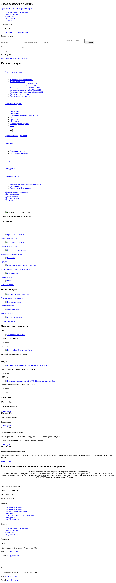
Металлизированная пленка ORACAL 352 (26, 92)
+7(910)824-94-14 (21, 32)
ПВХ (12, 118)
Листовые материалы (13, 509)
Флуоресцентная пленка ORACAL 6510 (25, 90)
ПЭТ (12, 126)
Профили (9, 513)
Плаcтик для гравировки (19, 124)
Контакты (9, 21)
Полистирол (14, 113)
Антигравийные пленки (19, 94)
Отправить (89, 42)
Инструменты (10, 518)
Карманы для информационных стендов (25, 184)
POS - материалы (12, 520)
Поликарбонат (15, 111)
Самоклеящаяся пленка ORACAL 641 (24, 84)
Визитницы (14, 186)
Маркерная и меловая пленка (21, 80)
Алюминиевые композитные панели (24, 115)
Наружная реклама (12, 18)
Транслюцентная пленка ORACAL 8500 (25, 88)
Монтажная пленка (17, 82)
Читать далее (6, 411)
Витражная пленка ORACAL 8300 (23, 86)
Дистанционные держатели (16, 511)
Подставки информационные (21, 188)
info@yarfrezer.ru (12, 556)
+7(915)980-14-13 (7, 32)
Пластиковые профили (19, 153)
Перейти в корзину (26, 9)
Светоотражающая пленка (20, 96)
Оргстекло (14, 120)
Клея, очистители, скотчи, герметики (19, 515)
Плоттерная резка (12, 14)
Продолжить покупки (9, 9)
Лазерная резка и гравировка (16, 12)
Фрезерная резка (11, 16)
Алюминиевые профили (19, 151)
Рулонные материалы (13, 507)
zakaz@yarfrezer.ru (13, 580)
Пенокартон (14, 122)
